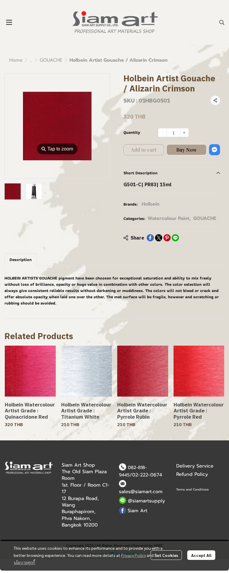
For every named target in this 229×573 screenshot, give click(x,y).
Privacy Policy (133, 555)
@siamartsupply (146, 500)
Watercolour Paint (169, 218)
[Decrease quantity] (162, 132)
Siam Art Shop (78, 465)
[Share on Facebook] (150, 237)
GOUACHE (51, 60)
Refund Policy (192, 474)
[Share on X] (158, 237)
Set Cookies (166, 555)
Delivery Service (194, 466)
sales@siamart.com (141, 491)
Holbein (151, 204)
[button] (222, 22)
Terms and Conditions (192, 489)
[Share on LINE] (175, 237)
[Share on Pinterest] (167, 237)
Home (16, 60)
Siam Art (137, 510)
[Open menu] (9, 22)
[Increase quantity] (184, 132)
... (31, 60)
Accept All (201, 555)
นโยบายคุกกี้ (24, 562)
